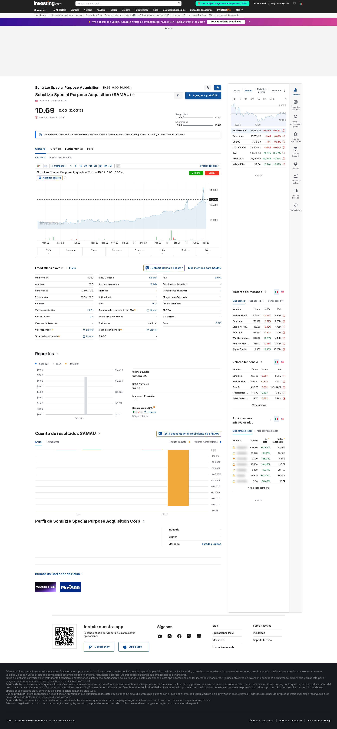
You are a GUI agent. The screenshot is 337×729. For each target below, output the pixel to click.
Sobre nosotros (262, 625)
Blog (215, 625)
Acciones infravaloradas (228, 15)
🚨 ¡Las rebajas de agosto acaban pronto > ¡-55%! (222, 3)
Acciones (41, 15)
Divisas (236, 90)
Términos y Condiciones (261, 720)
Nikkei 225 (238, 158)
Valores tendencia (245, 362)
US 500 (236, 141)
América (176, 15)
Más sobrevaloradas (267, 430)
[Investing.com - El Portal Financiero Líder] (47, 3)
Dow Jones (238, 136)
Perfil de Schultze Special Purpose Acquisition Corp (87, 521)
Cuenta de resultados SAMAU (65, 433)
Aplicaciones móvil (223, 632)
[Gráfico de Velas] (39, 166)
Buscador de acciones (201, 10)
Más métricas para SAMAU (204, 267)
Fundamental (74, 148)
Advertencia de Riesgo (319, 720)
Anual (38, 441)
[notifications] (295, 3)
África (211, 15)
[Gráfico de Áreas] (45, 166)
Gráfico (55, 148)
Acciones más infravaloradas (243, 420)
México (79, 15)
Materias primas (261, 90)
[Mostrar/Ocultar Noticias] (118, 166)
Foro (90, 148)
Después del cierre (114, 15)
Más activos (239, 301)
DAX (235, 153)
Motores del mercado (247, 292)
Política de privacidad (290, 720)
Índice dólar (239, 164)
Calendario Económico (174, 10)
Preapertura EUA (93, 15)
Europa (186, 15)
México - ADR (163, 15)
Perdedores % (275, 301)
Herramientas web (223, 647)
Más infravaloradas (242, 430)
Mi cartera (218, 640)
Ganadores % (256, 301)
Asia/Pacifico (199, 15)
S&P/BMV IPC (240, 130)
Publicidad (259, 632)
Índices (248, 90)
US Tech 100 (239, 147)
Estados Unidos (211, 543)
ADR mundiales (146, 15)
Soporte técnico (262, 640)
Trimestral (52, 441)
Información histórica (60, 157)
